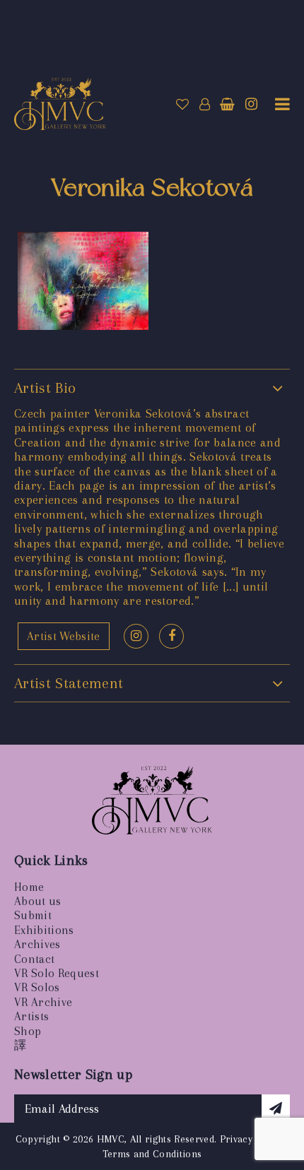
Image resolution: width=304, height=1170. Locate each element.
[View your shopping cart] (227, 105)
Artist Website (63, 636)
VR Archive (43, 1002)
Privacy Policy (251, 1139)
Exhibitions (44, 930)
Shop (27, 1031)
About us (38, 901)
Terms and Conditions (152, 1153)
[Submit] (276, 1108)
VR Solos (37, 987)
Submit (33, 915)
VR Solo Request (56, 973)
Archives (37, 944)
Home (29, 887)
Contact (34, 959)
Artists (31, 1016)
